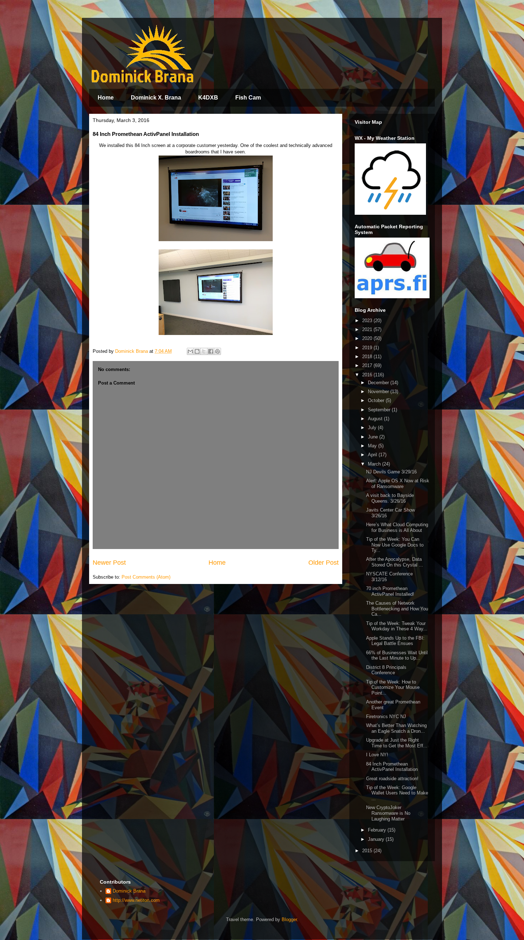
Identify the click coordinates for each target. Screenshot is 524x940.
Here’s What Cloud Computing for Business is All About (397, 527)
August (376, 418)
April (373, 454)
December (379, 382)
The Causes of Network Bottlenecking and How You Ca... (397, 608)
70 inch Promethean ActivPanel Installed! (390, 591)
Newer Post (109, 562)
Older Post (323, 562)
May (373, 445)
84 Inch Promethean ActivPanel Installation (392, 766)
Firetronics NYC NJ (386, 716)
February (377, 830)
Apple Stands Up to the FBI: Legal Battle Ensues (395, 640)
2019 (368, 347)
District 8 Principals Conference (386, 670)
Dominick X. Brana (156, 98)
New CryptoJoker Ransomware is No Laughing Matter (388, 813)
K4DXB (208, 98)
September (380, 409)
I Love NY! (377, 754)
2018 (368, 356)
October (377, 400)
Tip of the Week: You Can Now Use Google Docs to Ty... (394, 545)
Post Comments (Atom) (146, 577)
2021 (368, 329)
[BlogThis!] (197, 351)
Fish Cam (248, 98)
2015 (368, 850)
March (375, 464)
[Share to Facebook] (210, 351)
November (379, 391)
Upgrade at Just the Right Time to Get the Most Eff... (396, 742)
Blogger (289, 919)
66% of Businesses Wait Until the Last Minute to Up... (397, 655)
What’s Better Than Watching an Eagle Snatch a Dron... (396, 728)
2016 (368, 374)
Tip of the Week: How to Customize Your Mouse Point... (393, 687)
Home (106, 98)
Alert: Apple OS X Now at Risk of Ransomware (397, 483)
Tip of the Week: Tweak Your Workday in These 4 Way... (396, 626)
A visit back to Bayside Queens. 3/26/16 (390, 498)
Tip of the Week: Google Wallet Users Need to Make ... (397, 793)
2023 (368, 320)
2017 (368, 365)
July (373, 427)
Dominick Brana (129, 891)
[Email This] (190, 351)
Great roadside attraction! (392, 778)
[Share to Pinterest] (217, 351)
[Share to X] (203, 351)
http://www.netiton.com (136, 900)
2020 (368, 338)
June (373, 436)
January (377, 839)
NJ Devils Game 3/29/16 (391, 471)
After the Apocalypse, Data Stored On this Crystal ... (394, 562)
